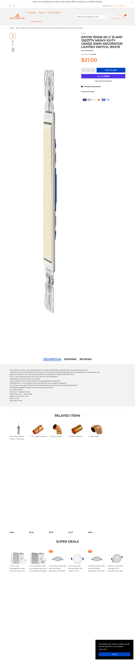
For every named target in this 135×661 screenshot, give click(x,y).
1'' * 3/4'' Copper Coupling (38, 436)
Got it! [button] (114, 654)
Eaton (83, 33)
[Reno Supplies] (17, 16)
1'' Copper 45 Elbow (55, 436)
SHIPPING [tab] (70, 359)
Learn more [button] (103, 649)
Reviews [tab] (86, 359)
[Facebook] (10, 6)
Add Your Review (87, 50)
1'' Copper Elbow (93, 436)
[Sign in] (116, 17)
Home (12, 28)
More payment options (103, 81)
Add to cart (111, 70)
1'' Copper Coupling (75, 436)
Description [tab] (52, 359)
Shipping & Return (87, 91)
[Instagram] (14, 6)
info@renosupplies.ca (118, 6)
